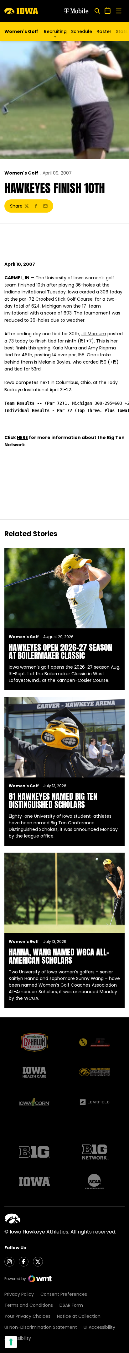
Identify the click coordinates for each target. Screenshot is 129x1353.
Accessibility (17, 1338)
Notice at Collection (79, 1316)
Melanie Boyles (54, 362)
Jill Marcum (93, 334)
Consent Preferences (63, 1294)
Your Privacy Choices (27, 1316)
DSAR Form (71, 1305)
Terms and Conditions (28, 1305)
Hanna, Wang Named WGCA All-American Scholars (59, 956)
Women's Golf (21, 173)
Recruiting (55, 31)
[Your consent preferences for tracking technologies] (11, 1342)
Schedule (81, 31)
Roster (103, 31)
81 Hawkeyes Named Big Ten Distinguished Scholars (53, 800)
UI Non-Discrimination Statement (40, 1327)
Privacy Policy (19, 1294)
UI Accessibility (99, 1327)
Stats (122, 31)
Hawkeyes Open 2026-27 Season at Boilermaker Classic (60, 651)
